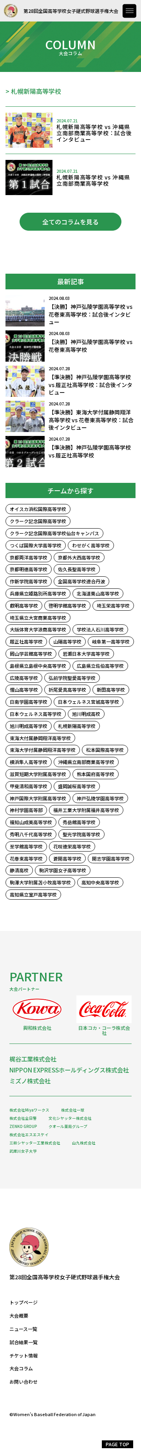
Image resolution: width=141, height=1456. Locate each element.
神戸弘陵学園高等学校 (100, 798)
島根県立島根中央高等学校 (38, 665)
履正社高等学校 (26, 641)
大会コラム (21, 1368)
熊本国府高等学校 (95, 774)
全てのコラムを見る (70, 221)
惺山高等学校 (24, 689)
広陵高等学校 (24, 677)
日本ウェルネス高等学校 (35, 713)
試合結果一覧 (23, 1342)
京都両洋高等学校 (28, 557)
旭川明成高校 (86, 713)
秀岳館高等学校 (79, 822)
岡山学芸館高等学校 (31, 653)
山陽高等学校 (67, 641)
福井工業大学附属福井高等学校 (86, 810)
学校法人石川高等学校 (100, 629)
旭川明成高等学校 (28, 726)
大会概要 (18, 1315)
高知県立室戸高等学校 (33, 894)
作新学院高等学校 (28, 581)
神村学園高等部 (26, 810)
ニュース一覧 (23, 1329)
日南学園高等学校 (28, 701)
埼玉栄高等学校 (113, 605)
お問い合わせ (23, 1381)
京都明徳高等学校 (28, 569)
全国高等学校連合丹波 (81, 581)
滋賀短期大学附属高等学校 (38, 774)
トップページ (23, 1302)
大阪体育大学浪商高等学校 (38, 629)
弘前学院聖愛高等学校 (72, 677)
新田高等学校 (111, 689)
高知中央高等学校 (100, 882)
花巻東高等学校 (26, 858)
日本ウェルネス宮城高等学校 (88, 701)
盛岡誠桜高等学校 (77, 786)
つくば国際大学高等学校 (35, 545)
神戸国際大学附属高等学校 (38, 798)
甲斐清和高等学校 (28, 786)
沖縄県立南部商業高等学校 (86, 761)
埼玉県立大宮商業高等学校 (38, 617)
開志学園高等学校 (111, 858)
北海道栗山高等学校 (98, 593)
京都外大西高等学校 (79, 557)
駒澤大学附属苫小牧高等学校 (40, 882)
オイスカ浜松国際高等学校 (38, 509)
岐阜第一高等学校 (111, 641)
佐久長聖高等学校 (77, 569)
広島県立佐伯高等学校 (100, 665)
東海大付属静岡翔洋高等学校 (40, 738)
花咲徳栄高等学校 (72, 846)
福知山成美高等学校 (31, 822)
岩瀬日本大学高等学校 (86, 653)
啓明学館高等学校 (67, 605)
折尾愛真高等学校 (67, 689)
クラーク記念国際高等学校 (38, 521)
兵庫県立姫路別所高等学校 (38, 593)
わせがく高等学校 (91, 545)
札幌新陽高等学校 (77, 726)
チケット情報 (23, 1355)
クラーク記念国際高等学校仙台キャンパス (54, 533)
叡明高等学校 (24, 605)
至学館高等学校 (26, 846)
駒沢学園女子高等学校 (62, 870)
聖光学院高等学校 (81, 834)
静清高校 (19, 870)
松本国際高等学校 (105, 749)
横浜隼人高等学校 (28, 761)
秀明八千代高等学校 (31, 834)
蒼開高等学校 (67, 858)
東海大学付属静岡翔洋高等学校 (43, 749)
